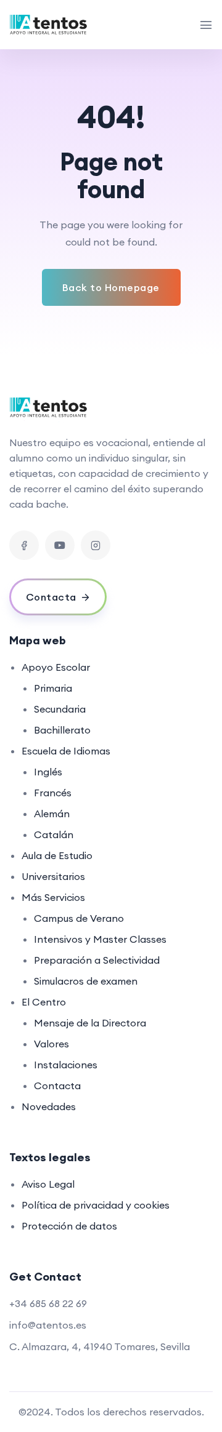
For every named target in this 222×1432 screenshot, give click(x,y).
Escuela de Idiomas (66, 751)
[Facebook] (24, 545)
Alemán (52, 813)
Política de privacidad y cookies (96, 1205)
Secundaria (60, 709)
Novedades (49, 1106)
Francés (53, 792)
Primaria (53, 688)
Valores (51, 1044)
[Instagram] (95, 545)
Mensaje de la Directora (90, 1023)
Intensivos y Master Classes (100, 939)
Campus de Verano (79, 918)
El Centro (44, 1002)
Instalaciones (65, 1064)
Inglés (48, 772)
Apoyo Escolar (56, 667)
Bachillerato (62, 730)
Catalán (53, 834)
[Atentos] (50, 24)
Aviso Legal (48, 1184)
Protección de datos (69, 1226)
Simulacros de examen (86, 981)
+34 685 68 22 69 (48, 1303)
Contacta (57, 1085)
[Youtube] (60, 545)
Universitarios (53, 876)
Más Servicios (53, 897)
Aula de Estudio (57, 855)
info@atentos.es (47, 1325)
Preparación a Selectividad (97, 960)
